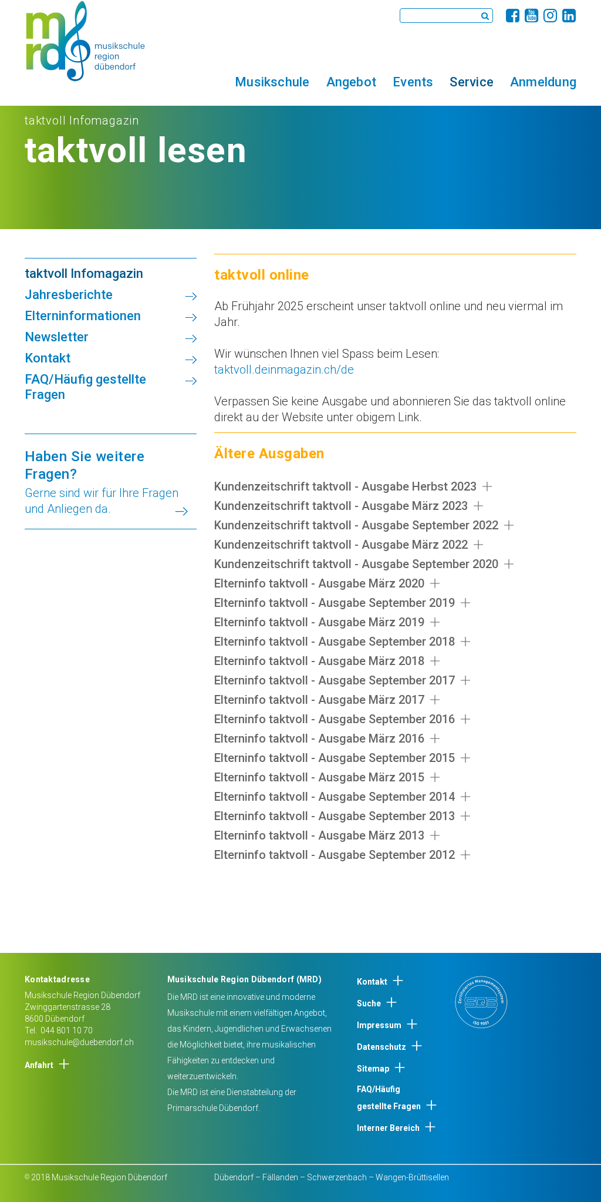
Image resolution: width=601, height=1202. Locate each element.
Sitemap (373, 1068)
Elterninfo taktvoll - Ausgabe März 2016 (319, 738)
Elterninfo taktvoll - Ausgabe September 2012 (334, 855)
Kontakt (372, 981)
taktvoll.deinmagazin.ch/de (284, 369)
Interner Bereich (388, 1128)
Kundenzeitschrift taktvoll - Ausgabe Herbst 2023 (345, 486)
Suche (369, 1003)
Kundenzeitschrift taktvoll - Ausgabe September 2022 (356, 525)
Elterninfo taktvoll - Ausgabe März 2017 (319, 700)
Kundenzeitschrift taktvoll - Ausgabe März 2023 (341, 506)
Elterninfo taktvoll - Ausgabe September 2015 (334, 758)
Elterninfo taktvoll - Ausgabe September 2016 (334, 719)
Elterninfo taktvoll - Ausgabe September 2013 (334, 816)
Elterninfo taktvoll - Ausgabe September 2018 (334, 641)
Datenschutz (381, 1047)
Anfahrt (39, 1065)
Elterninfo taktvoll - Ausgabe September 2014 (334, 797)
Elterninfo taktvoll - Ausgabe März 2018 (319, 661)
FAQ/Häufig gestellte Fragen (389, 1098)
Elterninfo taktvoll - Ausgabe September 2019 (334, 603)
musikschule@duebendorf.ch (79, 1042)
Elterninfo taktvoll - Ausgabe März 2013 (319, 835)
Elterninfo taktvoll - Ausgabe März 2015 (319, 777)
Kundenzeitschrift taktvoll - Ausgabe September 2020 (356, 564)
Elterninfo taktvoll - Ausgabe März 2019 (319, 622)
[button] (272, 81)
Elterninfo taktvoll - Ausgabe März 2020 (319, 583)
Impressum (379, 1025)
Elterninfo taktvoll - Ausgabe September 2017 (334, 680)
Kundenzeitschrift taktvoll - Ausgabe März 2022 (341, 545)
